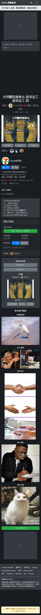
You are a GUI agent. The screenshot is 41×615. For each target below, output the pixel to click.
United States (28, 571)
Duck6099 (18, 105)
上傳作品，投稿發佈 (21, 231)
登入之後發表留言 (7, 194)
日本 (3, 574)
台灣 (19, 571)
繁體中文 (19, 567)
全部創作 (6, 44)
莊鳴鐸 (26, 277)
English (34, 567)
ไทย (25, 574)
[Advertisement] (20, 72)
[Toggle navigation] (36, 3)
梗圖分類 (14, 44)
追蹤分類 (21, 44)
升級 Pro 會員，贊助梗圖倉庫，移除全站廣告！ (21, 8)
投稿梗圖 (24, 238)
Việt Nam (18, 574)
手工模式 (20, 269)
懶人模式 (20, 265)
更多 (6, 48)
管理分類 (29, 44)
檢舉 (34, 145)
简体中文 (27, 567)
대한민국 (10, 574)
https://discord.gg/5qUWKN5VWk (13, 175)
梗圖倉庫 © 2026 (6, 579)
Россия (31, 574)
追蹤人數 (7, 238)
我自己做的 (9, 221)
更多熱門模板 (20, 310)
